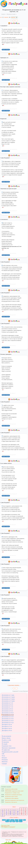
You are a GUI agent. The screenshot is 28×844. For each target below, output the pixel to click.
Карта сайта (8, 839)
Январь (16, 819)
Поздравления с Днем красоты (11, 802)
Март (24, 819)
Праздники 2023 (5, 825)
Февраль (20, 819)
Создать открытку (6, 49)
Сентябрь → (16, 817)
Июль (17, 821)
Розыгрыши (5, 759)
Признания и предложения (8, 748)
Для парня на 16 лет (7, 724)
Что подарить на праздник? (8, 827)
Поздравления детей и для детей (10, 751)
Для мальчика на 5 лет (7, 703)
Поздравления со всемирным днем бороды (13, 794)
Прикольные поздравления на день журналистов (14, 800)
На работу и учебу (6, 740)
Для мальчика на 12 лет (8, 716)
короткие (14, 17)
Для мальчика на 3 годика (8, 699)
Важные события (6, 738)
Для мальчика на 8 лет (7, 708)
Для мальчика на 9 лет (7, 710)
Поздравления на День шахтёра (11, 789)
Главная (3, 14)
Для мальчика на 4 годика (8, 701)
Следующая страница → (14, 685)
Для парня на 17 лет (7, 726)
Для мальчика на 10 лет (8, 712)
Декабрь (12, 819)
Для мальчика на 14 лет (8, 720)
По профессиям (6, 750)
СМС (3, 753)
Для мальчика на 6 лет (7, 705)
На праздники (5, 742)
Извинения (4, 761)
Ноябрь (8, 819)
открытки (7, 17)
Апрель (7, 821)
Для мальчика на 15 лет (8, 722)
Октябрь (4, 819)
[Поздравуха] (3, 3)
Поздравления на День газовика (11, 796)
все (1, 17)
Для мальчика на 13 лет (8, 718)
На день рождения (6, 736)
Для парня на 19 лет (7, 730)
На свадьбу (4, 744)
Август (14, 806)
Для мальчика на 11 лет (8, 714)
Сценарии (4, 763)
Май (10, 821)
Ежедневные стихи (6, 746)
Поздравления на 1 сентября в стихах (12, 792)
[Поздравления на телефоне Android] (14, 775)
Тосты (3, 755)
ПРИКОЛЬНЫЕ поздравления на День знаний (14, 790)
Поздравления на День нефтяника (11, 798)
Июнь (14, 821)
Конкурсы (4, 757)
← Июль (11, 817)
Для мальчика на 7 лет (7, 707)
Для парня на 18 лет (7, 728)
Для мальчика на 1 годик (8, 695)
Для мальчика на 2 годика (8, 697)
